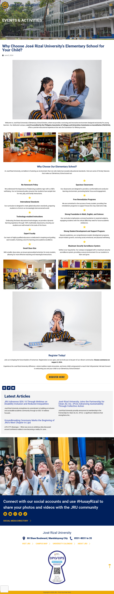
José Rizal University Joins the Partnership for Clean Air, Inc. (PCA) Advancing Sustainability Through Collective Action (81, 403)
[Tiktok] (25, 514)
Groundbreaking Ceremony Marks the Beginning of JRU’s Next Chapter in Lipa (29, 421)
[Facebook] (5, 514)
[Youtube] (10, 514)
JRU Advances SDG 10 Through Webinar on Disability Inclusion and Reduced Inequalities (26, 402)
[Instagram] (15, 514)
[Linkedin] (20, 514)
